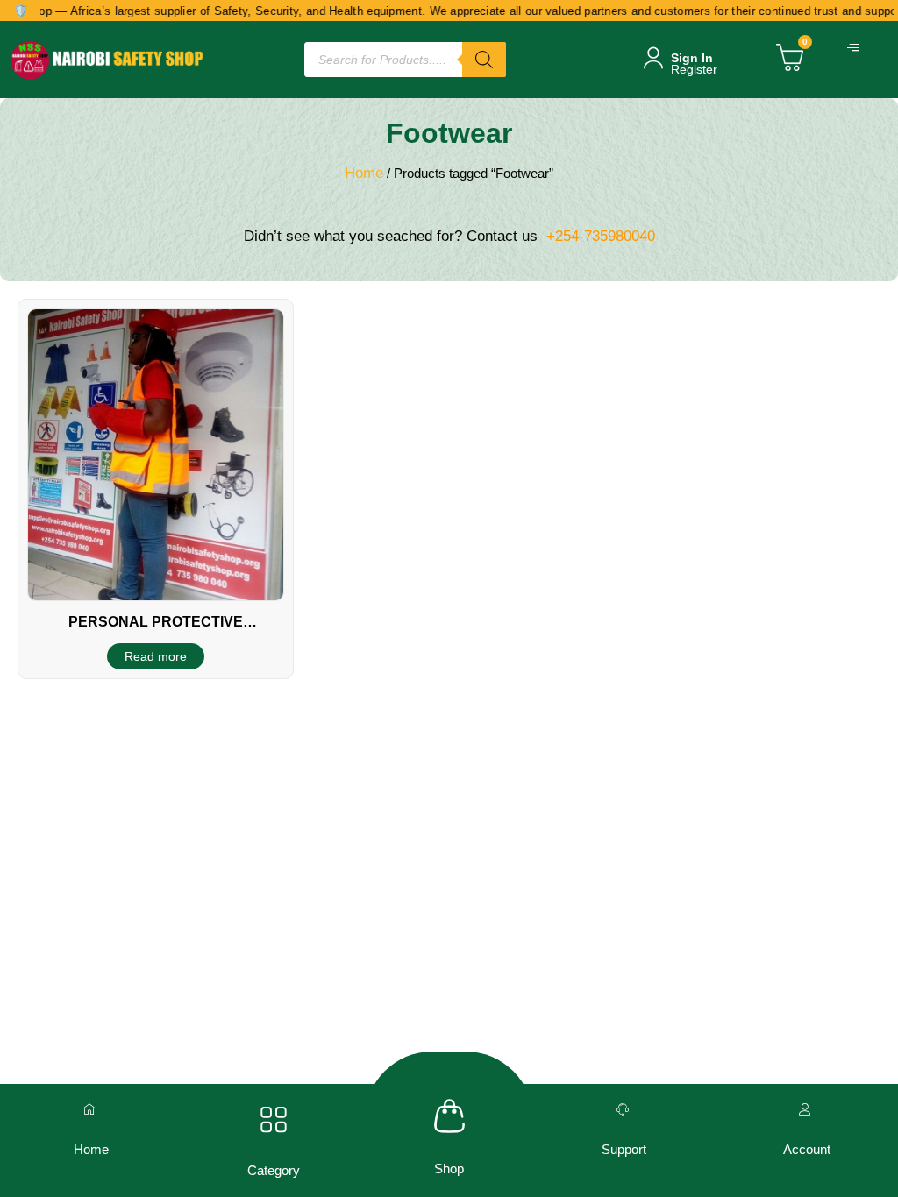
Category (273, 1170)
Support (624, 1149)
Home (364, 173)
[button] (855, 48)
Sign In (692, 58)
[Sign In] (653, 58)
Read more (156, 656)
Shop (449, 1168)
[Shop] (449, 1116)
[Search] (484, 59)
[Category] (273, 1120)
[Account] (806, 1109)
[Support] (624, 1109)
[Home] (91, 1109)
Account (806, 1149)
